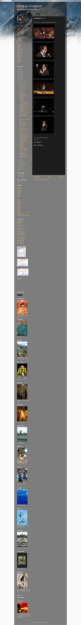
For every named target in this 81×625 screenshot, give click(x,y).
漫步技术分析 (19, 52)
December (21, 82)
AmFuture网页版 (20, 240)
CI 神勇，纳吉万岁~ (23, 114)
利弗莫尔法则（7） (23, 153)
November (21, 84)
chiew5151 (25, 16)
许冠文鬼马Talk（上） (23, 128)
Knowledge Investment (29, 6)
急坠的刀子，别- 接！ (23, 107)
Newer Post (37, 177)
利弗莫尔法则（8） (23, 135)
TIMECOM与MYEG (21, 32)
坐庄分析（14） (22, 101)
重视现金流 (21, 146)
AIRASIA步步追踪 (20, 28)
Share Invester (20, 237)
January (21, 165)
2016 (19, 73)
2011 (19, 81)
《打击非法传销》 (20, 176)
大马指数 (19, 229)
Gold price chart (20, 235)
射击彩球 (19, 212)
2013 (19, 78)
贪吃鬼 (18, 204)
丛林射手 (19, 206)
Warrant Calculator (21, 228)
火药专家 (19, 210)
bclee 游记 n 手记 (20, 29)
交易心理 (19, 41)
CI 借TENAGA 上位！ (23, 155)
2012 (19, 79)
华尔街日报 (19, 187)
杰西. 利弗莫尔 (20, 49)
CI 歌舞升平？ (22, 99)
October (21, 86)
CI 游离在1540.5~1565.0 (24, 136)
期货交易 (19, 47)
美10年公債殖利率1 (21, 232)
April (20, 160)
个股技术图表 (19, 220)
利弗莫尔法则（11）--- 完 (24, 105)
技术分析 (19, 223)
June (20, 92)
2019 (19, 68)
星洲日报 (19, 190)
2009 (19, 169)
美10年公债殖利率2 (21, 234)
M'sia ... (20, 117)
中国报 (18, 193)
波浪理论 (19, 50)
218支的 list (19, 181)
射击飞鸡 (19, 201)
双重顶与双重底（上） (23, 96)
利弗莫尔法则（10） (23, 110)
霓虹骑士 (19, 209)
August (21, 89)
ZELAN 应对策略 (20, 34)
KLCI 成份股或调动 (23, 148)
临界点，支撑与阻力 (21, 37)
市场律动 (19, 46)
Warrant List (19, 226)
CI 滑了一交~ (21, 126)
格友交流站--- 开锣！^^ (23, 133)
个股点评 (19, 35)
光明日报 (19, 196)
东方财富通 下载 (20, 222)
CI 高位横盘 (21, 143)
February (21, 163)
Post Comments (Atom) (43, 179)
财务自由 (21, 131)
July (20, 91)
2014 (19, 76)
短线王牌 (19, 59)
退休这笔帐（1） (22, 145)
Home (49, 177)
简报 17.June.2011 (23, 112)
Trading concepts (20, 225)
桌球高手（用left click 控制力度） (23, 215)
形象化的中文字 (22, 138)
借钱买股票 (21, 97)
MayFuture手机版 (20, 238)
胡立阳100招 (19, 61)
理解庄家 (19, 55)
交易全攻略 (19, 40)
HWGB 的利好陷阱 (23, 140)
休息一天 (21, 151)
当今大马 (19, 188)
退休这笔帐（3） (22, 109)
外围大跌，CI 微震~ (23, 115)
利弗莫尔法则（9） (23, 123)
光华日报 (19, 194)
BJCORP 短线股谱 (23, 150)
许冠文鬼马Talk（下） (23, 104)
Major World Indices (21, 231)
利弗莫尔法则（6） (23, 156)
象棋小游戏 (19, 203)
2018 (19, 69)
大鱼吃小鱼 (19, 207)
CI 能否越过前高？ (23, 94)
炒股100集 (19, 53)
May (20, 158)
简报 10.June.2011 (23, 130)
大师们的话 (19, 44)
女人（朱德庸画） (22, 125)
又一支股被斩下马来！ (23, 102)
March (20, 162)
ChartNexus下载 (20, 243)
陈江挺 (18, 62)
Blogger (47, 622)
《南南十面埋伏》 (20, 174)
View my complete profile (22, 22)
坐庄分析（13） (22, 121)
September (21, 87)
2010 (19, 167)
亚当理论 (19, 38)
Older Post (61, 177)
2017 (19, 71)
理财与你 (19, 56)
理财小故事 (19, 58)
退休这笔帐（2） (22, 141)
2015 (19, 74)
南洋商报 (19, 191)
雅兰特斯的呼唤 (20, 213)
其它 (38, 139)
